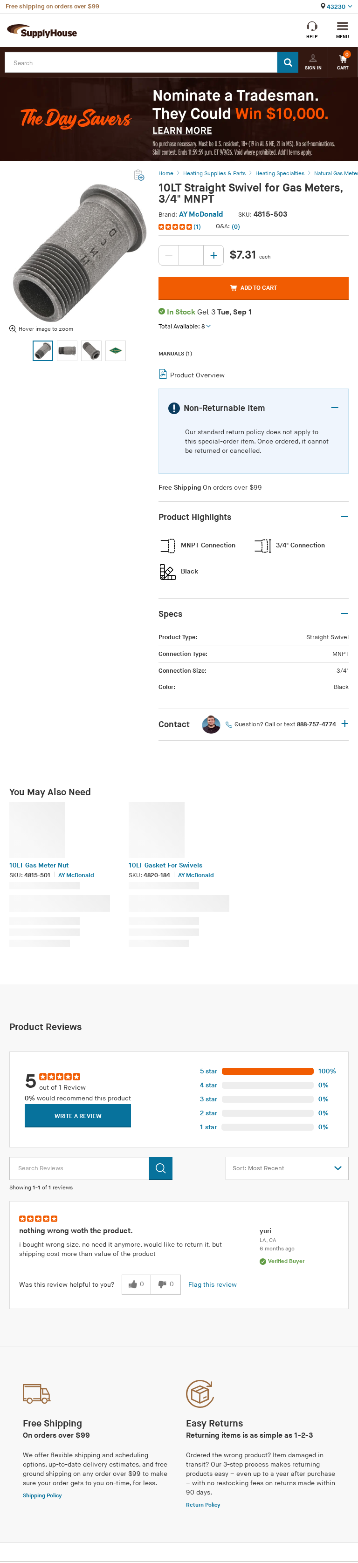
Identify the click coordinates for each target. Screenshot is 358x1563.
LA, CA (268, 1240)
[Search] (287, 62)
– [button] (334, 408)
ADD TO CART (259, 288)
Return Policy (203, 1505)
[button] (180, 227)
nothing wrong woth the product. (76, 1231)
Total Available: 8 (181, 326)
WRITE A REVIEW (78, 1116)
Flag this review (212, 1285)
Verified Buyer (286, 1261)
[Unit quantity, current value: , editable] (191, 255)
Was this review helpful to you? (66, 1285)
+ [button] (345, 724)
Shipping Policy (42, 1495)
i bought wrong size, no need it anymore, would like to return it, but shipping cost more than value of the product (120, 1249)
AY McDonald (201, 214)
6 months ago (277, 1248)
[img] (175, 227)
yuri (265, 1231)
